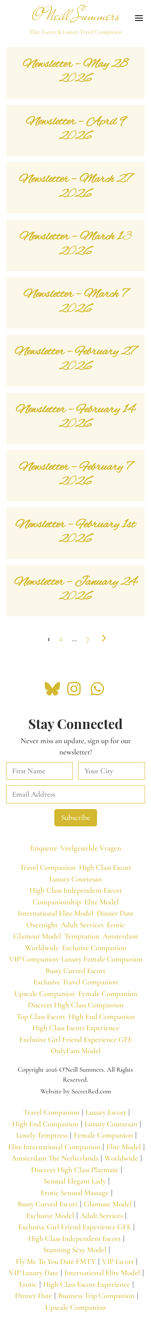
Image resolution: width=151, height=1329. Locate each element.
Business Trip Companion (96, 1295)
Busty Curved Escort (75, 970)
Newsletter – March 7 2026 (76, 301)
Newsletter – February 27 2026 (75, 359)
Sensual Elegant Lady (74, 1180)
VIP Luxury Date (33, 1272)
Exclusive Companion (94, 947)
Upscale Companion (44, 993)
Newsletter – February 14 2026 (75, 417)
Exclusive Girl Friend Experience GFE (75, 1039)
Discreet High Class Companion (76, 1004)
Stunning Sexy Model (74, 1249)
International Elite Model (55, 913)
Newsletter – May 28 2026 (75, 71)
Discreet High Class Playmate (74, 1169)
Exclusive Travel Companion (75, 981)
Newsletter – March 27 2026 (75, 186)
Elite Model (101, 901)
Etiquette (43, 847)
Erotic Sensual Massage (75, 1192)
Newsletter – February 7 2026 (75, 474)
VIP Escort (118, 1261)
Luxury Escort (105, 1112)
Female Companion (107, 993)
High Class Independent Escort (75, 890)
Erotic (116, 924)
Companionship (57, 901)
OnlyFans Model (76, 1050)
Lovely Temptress (42, 1135)
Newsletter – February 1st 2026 (76, 532)
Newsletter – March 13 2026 (76, 244)
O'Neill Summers (75, 15)
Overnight (42, 924)
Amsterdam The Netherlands (54, 1158)
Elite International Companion (54, 1146)
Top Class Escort (41, 1016)
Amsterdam (120, 936)
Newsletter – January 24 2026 (75, 589)
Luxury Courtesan (75, 878)
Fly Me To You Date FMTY (56, 1261)
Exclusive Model (50, 1215)
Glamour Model (37, 936)
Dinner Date (115, 913)
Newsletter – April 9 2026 (75, 129)
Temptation (81, 936)
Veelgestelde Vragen (90, 847)
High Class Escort (105, 867)
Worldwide (42, 947)
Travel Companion (48, 867)
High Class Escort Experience (75, 1027)
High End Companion (101, 1016)
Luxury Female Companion (102, 958)
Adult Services (82, 924)
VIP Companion (33, 958)
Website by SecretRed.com (75, 1091)
